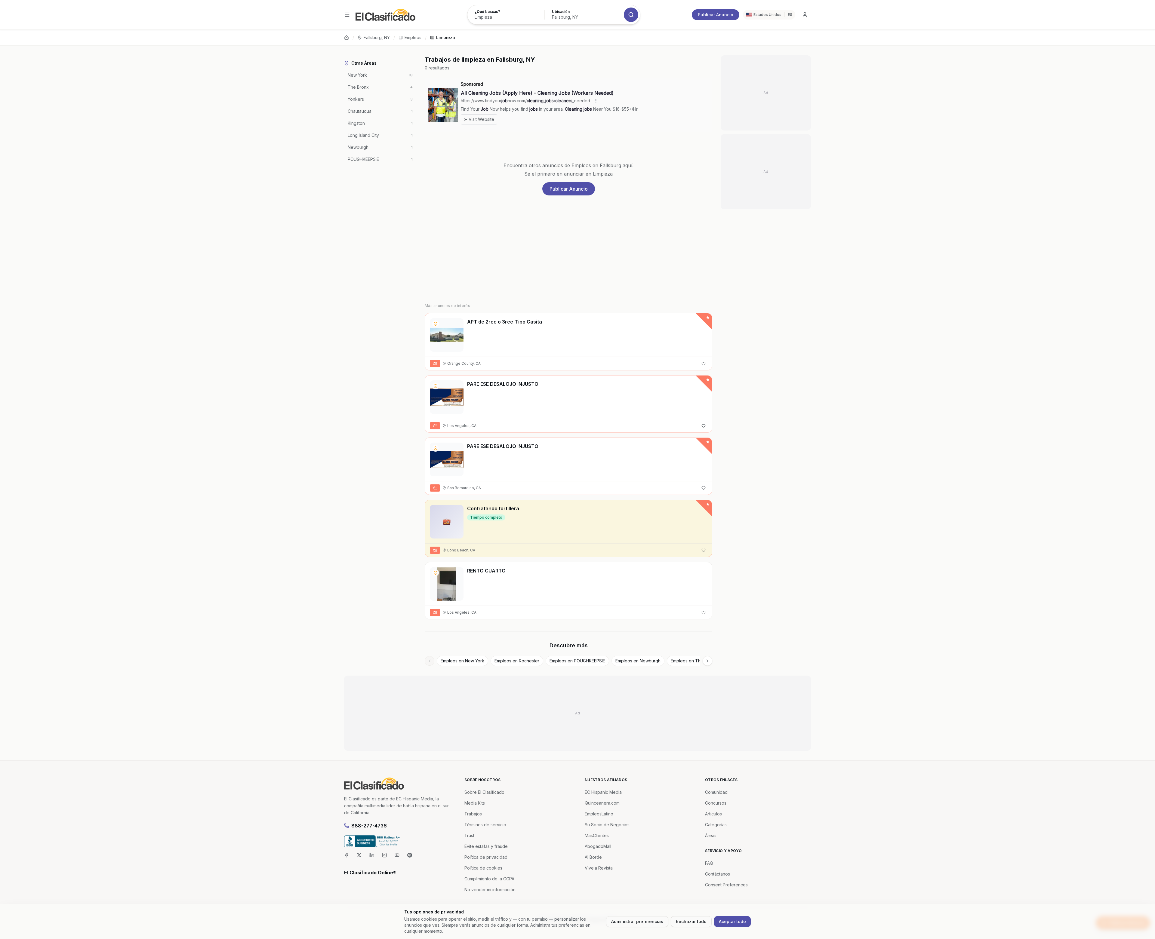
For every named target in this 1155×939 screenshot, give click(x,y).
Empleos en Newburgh (638, 660)
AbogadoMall (598, 846)
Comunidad (716, 792)
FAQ (709, 863)
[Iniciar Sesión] (805, 15)
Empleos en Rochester (516, 660)
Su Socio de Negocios (607, 824)
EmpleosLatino (599, 813)
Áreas (710, 835)
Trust (469, 835)
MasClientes (597, 835)
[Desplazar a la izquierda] (429, 661)
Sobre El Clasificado (484, 792)
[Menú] (347, 15)
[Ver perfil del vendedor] (435, 324)
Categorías (716, 824)
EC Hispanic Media (603, 792)
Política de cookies (483, 867)
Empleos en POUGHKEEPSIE (577, 660)
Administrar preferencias (637, 921)
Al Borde (593, 857)
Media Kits (474, 803)
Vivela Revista (599, 867)
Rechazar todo (691, 921)
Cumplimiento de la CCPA (489, 878)
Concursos (715, 803)
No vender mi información (490, 889)
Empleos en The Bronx (693, 660)
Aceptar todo (732, 921)
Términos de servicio (485, 824)
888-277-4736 (369, 826)
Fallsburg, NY (377, 37)
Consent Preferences (726, 884)
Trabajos (473, 813)
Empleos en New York (462, 660)
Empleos (413, 37)
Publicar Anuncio (715, 14)
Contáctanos (717, 873)
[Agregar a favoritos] (703, 363)
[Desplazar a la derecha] (707, 661)
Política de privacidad (485, 857)
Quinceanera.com (602, 803)
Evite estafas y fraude (486, 846)
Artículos (713, 813)
